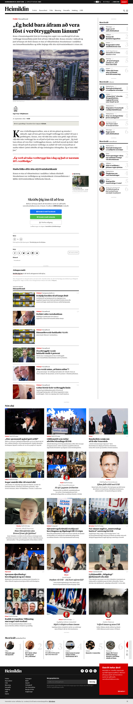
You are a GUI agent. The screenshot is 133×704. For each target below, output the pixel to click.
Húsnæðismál (23, 19)
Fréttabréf (28, 685)
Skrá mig (92, 682)
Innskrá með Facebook (46, 212)
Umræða (66, 10)
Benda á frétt (29, 689)
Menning (58, 10)
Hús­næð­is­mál (17, 260)
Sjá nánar (52, 701)
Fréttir (34, 10)
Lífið (81, 10)
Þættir (7, 694)
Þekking (75, 10)
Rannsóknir (43, 10)
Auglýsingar (29, 691)
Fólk (51, 10)
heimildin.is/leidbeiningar (53, 226)
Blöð (26, 681)
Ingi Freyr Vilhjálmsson (20, 114)
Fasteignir (28, 678)
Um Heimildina (30, 687)
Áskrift (27, 683)
